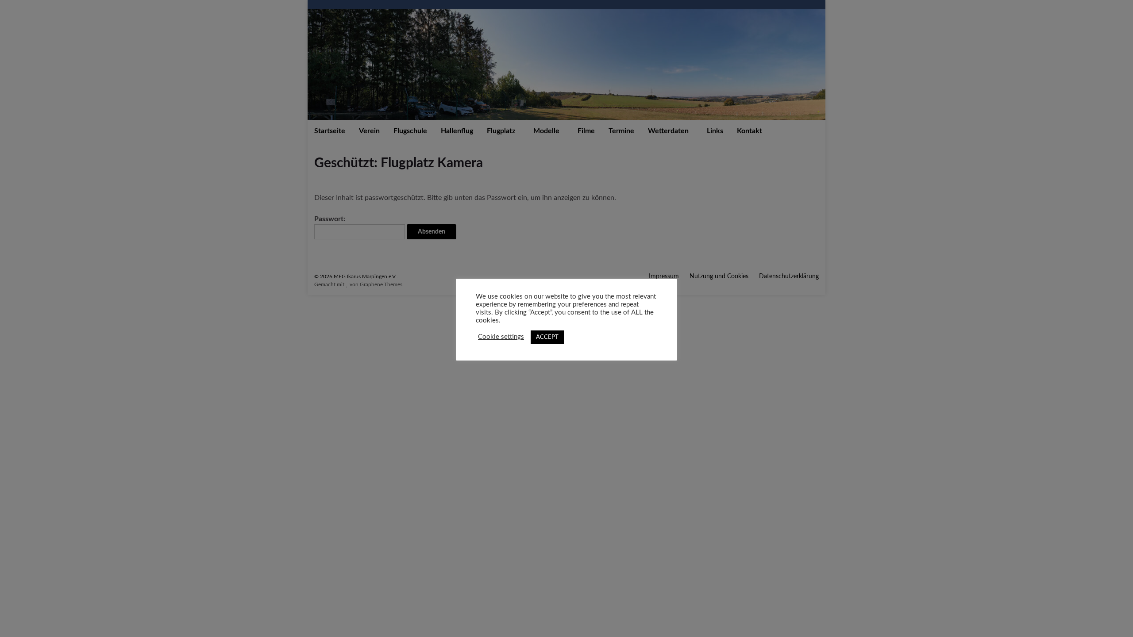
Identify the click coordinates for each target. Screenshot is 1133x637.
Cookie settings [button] (501, 337)
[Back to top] (1113, 617)
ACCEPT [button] (547, 337)
